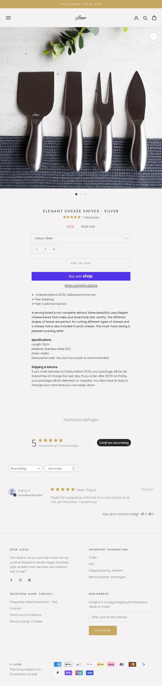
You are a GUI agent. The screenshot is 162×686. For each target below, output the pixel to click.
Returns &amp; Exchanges (107, 577)
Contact (16, 608)
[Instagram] (20, 580)
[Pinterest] (29, 580)
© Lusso (16, 664)
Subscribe (103, 630)
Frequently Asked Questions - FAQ (33, 602)
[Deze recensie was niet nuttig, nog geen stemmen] (149, 514)
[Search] (145, 18)
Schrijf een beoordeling (114, 443)
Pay (91, 564)
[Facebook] (11, 580)
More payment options (81, 285)
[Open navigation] (8, 17)
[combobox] (25, 468)
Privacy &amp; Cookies (26, 621)
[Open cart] (154, 18)
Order (93, 557)
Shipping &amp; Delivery (106, 570)
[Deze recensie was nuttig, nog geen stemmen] (142, 514)
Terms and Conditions (25, 615)
